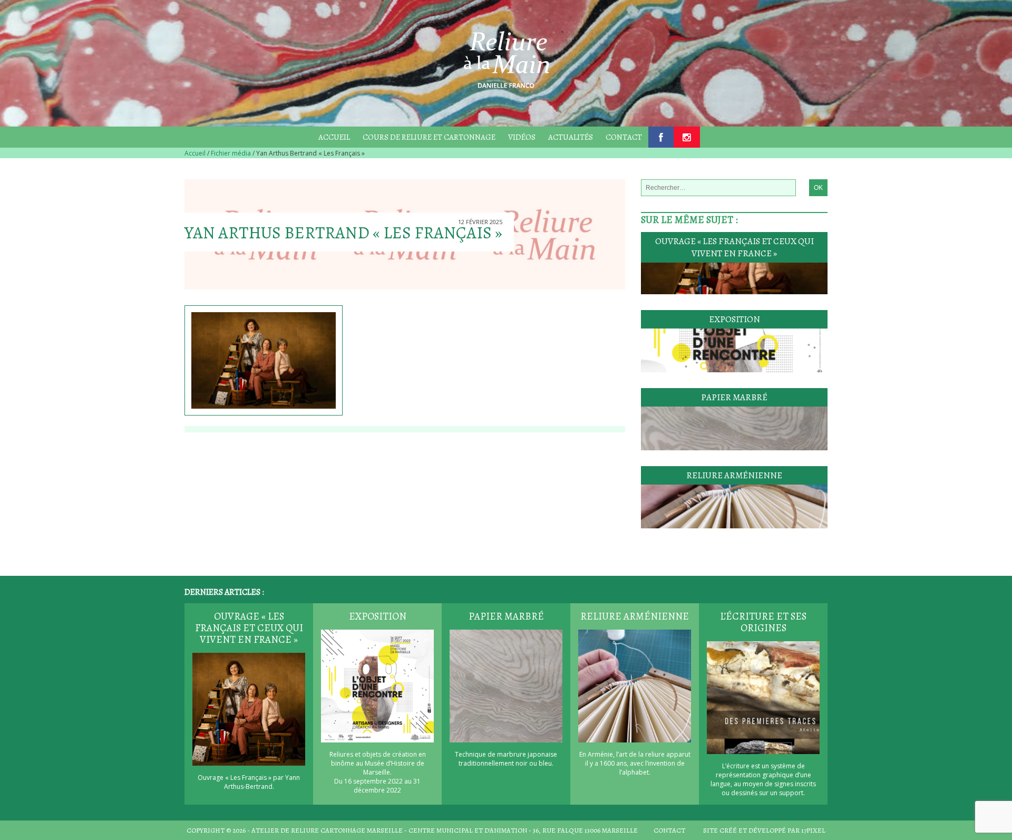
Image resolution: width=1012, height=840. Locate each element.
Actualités (570, 137)
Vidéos (522, 137)
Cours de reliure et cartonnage (429, 137)
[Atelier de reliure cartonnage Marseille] (506, 57)
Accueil (334, 137)
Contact (624, 137)
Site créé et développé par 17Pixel (764, 830)
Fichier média (231, 153)
